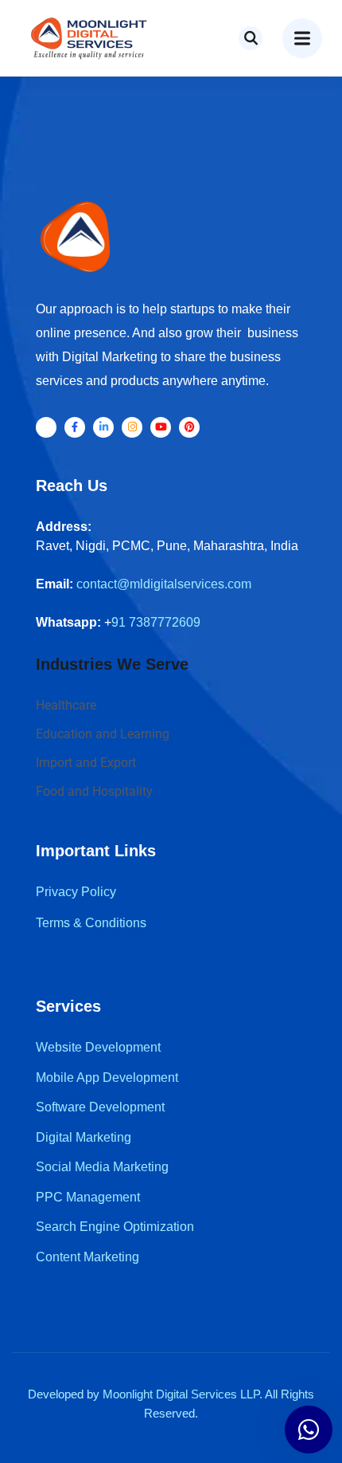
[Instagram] (132, 427)
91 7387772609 (155, 622)
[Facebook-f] (74, 427)
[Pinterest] (189, 427)
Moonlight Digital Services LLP (181, 1394)
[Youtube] (160, 427)
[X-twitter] (46, 427)
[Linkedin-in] (103, 427)
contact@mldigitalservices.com (163, 584)
